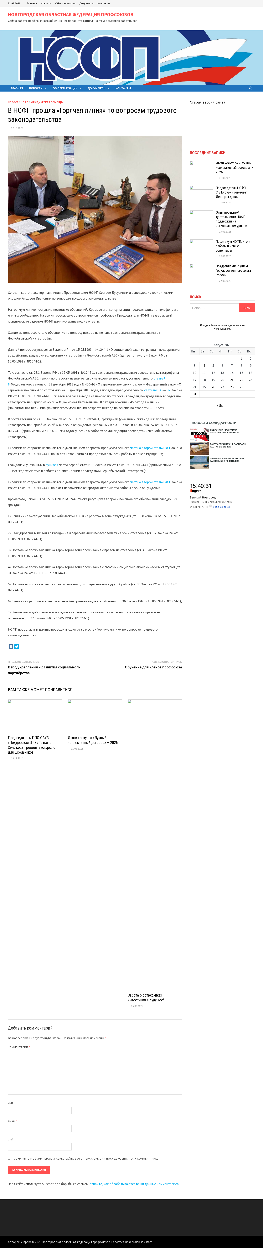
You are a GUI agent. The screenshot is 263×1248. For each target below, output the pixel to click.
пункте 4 (52, 465)
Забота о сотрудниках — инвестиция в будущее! (147, 997)
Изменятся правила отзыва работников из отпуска (227, 459)
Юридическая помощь (46, 102)
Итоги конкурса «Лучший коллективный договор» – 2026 (93, 740)
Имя (12, 1103)
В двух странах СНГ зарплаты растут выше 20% (228, 445)
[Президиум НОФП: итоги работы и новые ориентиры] (201, 242)
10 (194, 372)
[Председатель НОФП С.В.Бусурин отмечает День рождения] (201, 188)
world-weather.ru (222, 329)
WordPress (136, 1242)
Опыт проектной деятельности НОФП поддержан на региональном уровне (231, 219)
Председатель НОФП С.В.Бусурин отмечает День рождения (232, 192)
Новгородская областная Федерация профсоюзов (70, 14)
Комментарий (19, 1047)
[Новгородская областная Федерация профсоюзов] (131, 57)
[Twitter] (16, 646)
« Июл (220, 405)
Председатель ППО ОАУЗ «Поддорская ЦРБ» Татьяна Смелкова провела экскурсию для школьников (31, 745)
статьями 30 (153, 390)
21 (232, 380)
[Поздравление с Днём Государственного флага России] (201, 266)
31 (194, 394)
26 (213, 387)
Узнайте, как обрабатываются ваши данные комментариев (134, 1184)
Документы (86, 3)
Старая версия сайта (207, 102)
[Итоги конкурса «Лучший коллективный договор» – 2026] (201, 163)
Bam (149, 1242)
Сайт (11, 1139)
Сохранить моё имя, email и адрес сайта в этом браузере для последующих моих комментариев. (86, 1158)
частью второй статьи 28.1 (150, 448)
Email (13, 1121)
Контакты (103, 3)
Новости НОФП (18, 102)
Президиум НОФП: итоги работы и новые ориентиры (233, 245)
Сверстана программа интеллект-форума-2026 (224, 431)
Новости (46, 3)
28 (232, 387)
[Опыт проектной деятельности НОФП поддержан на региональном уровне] (201, 213)
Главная (32, 3)
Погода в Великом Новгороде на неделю (222, 325)
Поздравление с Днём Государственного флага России (233, 270)
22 (241, 380)
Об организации (65, 3)
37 (168, 390)
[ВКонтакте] (11, 646)
